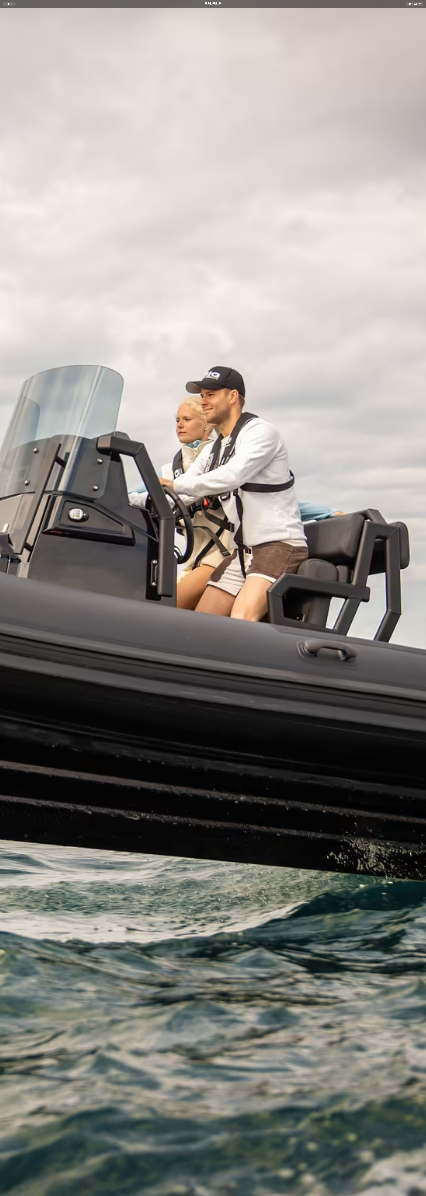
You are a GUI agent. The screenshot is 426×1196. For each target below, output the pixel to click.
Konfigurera (414, 4)
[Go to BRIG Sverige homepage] (213, 4)
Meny (9, 4)
